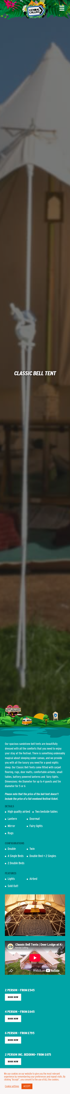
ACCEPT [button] (26, 1086)
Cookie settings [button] (12, 1086)
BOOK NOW (13, 997)
